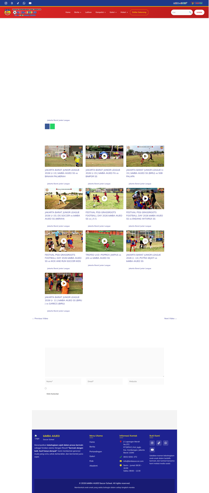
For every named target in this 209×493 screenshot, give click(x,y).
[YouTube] (30, 3)
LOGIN (199, 12)
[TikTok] (18, 3)
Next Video (170, 318)
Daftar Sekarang (139, 12)
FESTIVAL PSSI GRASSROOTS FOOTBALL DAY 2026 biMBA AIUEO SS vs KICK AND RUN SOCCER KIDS (63, 257)
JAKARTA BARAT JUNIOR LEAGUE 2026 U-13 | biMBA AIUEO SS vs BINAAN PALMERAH (62, 173)
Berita (76, 12)
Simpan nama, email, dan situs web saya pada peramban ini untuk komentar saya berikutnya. (90, 388)
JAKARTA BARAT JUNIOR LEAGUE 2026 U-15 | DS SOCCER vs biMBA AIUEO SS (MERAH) (62, 215)
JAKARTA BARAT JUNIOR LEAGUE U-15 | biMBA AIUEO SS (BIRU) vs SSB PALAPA (145, 173)
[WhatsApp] (24, 3)
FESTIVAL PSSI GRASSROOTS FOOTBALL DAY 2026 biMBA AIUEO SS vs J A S (104, 215)
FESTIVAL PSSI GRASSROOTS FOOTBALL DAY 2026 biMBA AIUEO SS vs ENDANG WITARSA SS (144, 215)
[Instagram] (6, 3)
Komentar (50, 346)
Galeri (112, 12)
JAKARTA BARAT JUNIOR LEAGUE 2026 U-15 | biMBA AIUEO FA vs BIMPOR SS (103, 173)
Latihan (88, 12)
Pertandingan (96, 451)
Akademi (94, 465)
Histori (123, 12)
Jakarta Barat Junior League (58, 120)
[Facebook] (47, 126)
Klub (91, 461)
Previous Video (40, 318)
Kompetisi (100, 12)
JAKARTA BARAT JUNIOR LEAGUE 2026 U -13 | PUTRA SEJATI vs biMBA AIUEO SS (143, 257)
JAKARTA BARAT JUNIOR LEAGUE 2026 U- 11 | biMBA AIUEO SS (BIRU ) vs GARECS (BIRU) (63, 300)
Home (68, 12)
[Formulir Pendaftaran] (12, 3)
